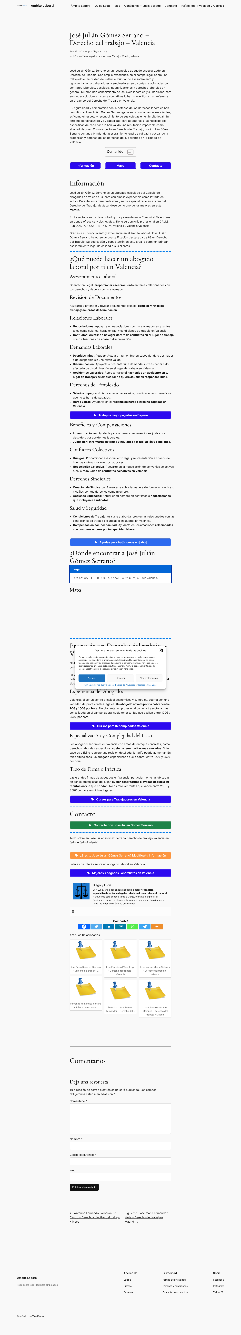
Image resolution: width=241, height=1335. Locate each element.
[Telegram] (145, 926)
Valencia (135, 56)
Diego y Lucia (100, 51)
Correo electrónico (83, 1154)
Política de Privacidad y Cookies (99, 685)
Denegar (120, 678)
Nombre (76, 1139)
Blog (117, 5)
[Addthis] (72, 911)
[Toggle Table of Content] (129, 152)
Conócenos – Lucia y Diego (142, 5)
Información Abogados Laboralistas (92, 56)
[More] (157, 926)
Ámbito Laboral (81, 5)
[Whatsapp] (132, 926)
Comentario (78, 1101)
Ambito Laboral (42, 6)
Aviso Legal (152, 685)
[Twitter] (96, 926)
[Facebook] (84, 926)
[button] (160, 650)
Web (73, 1170)
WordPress (38, 1316)
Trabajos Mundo (120, 56)
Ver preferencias (149, 678)
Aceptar (92, 678)
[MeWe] (120, 926)
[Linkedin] (108, 926)
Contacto (171, 5)
